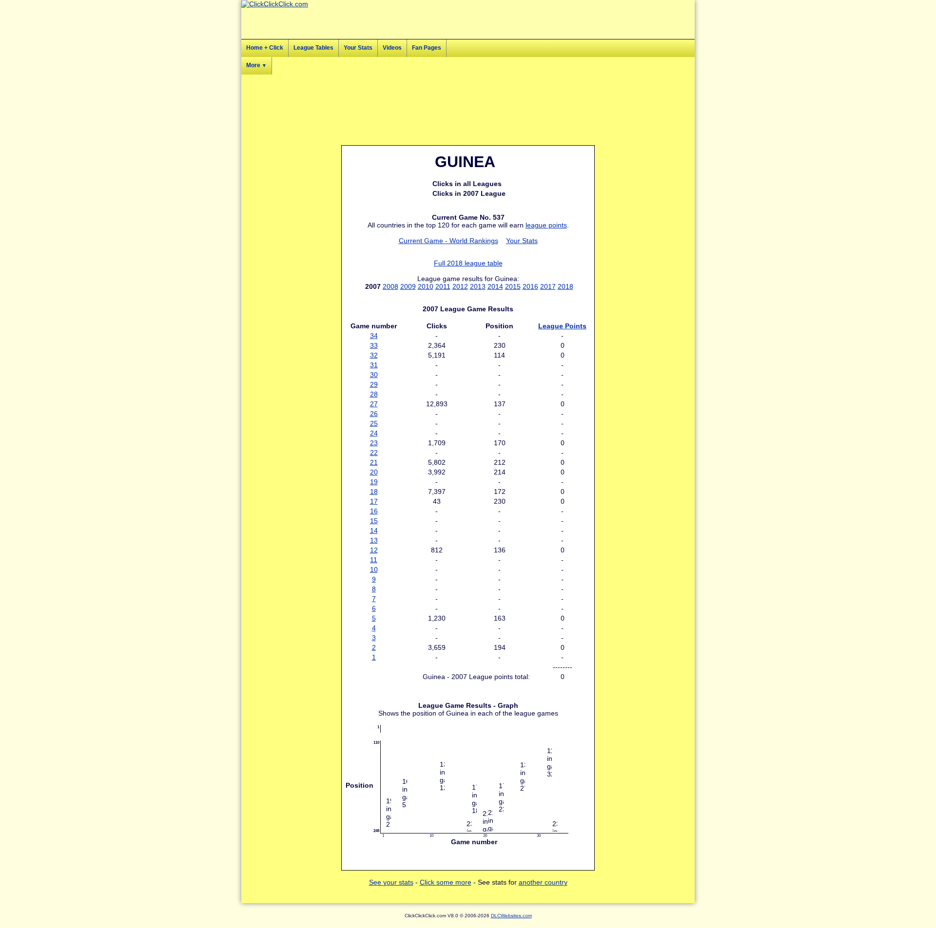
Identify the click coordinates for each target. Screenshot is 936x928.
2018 (565, 286)
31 (374, 365)
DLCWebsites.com (511, 915)
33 (374, 345)
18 (374, 491)
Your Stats (358, 47)
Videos (392, 47)
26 (374, 413)
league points (546, 225)
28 (374, 394)
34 (374, 336)
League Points (562, 326)
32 (374, 355)
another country (543, 882)
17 (374, 501)
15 (374, 521)
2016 (530, 286)
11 (373, 560)
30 (374, 375)
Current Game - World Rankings (448, 241)
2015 (513, 286)
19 (374, 482)
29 (374, 384)
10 (374, 569)
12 (374, 550)
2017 (548, 286)
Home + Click (264, 47)
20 (374, 472)
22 (374, 452)
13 (374, 540)
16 (374, 511)
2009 (408, 286)
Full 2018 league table (468, 263)
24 (374, 433)
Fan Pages (426, 47)
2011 (442, 286)
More (256, 65)
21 (374, 462)
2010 (425, 286)
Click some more (445, 882)
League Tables (313, 47)
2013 (478, 286)
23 (374, 443)
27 (374, 404)
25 (374, 423)
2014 (495, 286)
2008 (390, 286)
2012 (460, 286)
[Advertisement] (651, 209)
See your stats (391, 882)
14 (374, 530)
